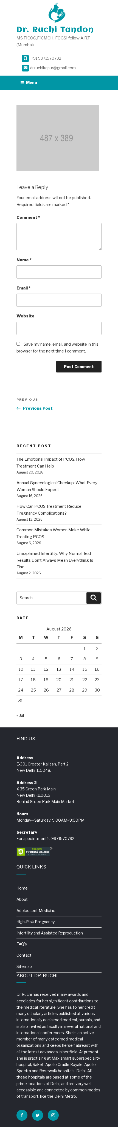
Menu (31, 82)
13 (59, 669)
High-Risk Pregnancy (35, 921)
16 (97, 669)
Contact (24, 955)
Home (22, 888)
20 (58, 679)
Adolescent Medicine (35, 910)
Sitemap (24, 966)
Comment (28, 217)
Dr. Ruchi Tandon (55, 30)
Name (24, 259)
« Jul (20, 715)
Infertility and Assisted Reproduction (49, 933)
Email (23, 288)
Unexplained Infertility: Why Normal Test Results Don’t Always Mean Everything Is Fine (54, 560)
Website (25, 316)
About (22, 899)
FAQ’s (21, 944)
